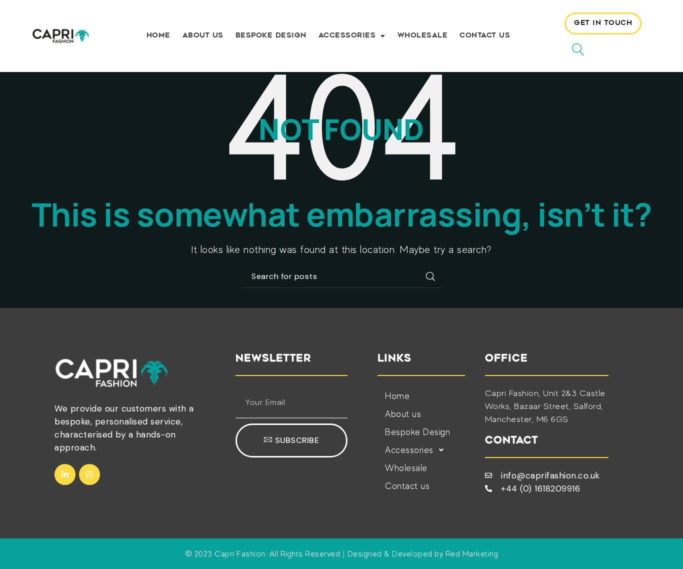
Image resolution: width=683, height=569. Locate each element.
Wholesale (423, 36)
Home (158, 36)
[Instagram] (89, 474)
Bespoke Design (271, 36)
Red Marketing (472, 554)
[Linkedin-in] (65, 474)
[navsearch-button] (574, 48)
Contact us (485, 36)
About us (203, 36)
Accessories (347, 36)
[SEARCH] (430, 276)
